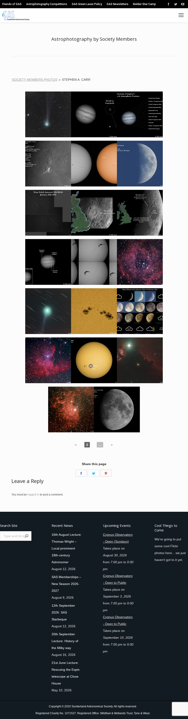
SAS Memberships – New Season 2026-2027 (66, 583)
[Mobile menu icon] (181, 15)
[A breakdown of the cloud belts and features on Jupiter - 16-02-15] (140, 116)
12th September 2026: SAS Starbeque (63, 612)
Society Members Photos (34, 79)
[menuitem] (12, 4)
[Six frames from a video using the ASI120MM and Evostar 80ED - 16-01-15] (94, 263)
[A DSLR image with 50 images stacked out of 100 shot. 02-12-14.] (117, 411)
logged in (33, 494)
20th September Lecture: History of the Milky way (65, 641)
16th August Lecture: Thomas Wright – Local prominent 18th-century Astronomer (67, 548)
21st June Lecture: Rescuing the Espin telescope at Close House (66, 673)
